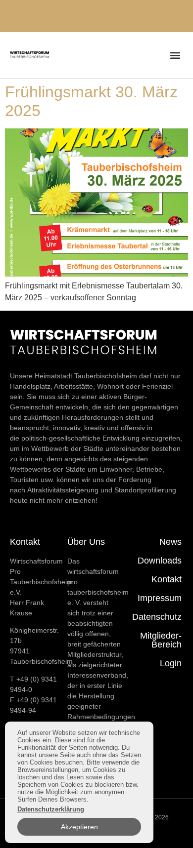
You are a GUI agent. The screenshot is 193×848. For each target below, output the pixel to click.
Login (171, 663)
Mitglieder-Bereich (161, 640)
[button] (175, 55)
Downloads (160, 560)
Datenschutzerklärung (50, 809)
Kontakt (166, 579)
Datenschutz (157, 617)
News (170, 542)
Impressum (160, 598)
